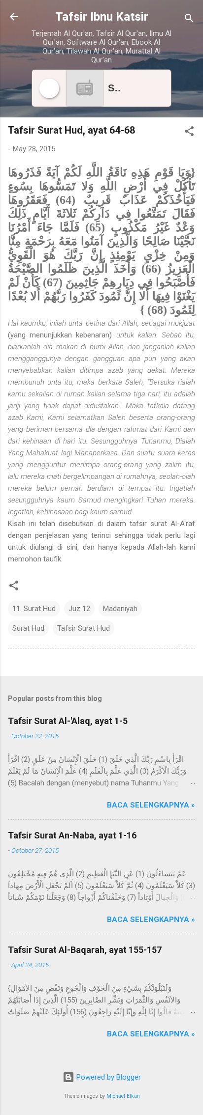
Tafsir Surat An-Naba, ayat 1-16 (72, 835)
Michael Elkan (123, 1096)
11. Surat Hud (34, 608)
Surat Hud (28, 628)
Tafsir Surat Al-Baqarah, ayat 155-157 (85, 950)
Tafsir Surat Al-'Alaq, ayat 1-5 (68, 721)
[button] (189, 132)
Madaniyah (120, 608)
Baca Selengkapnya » (151, 805)
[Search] (189, 20)
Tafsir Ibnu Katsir (101, 17)
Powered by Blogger (107, 1077)
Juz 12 (79, 608)
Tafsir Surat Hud (83, 628)
